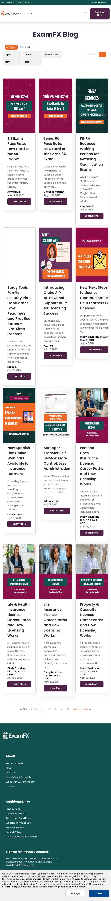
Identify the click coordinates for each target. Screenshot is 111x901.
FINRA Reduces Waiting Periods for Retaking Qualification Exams (91, 154)
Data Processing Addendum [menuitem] (21, 836)
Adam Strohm (52, 501)
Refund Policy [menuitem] (13, 832)
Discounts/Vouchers (100, 2)
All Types (11, 47)
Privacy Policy (9, 886)
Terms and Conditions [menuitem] (18, 818)
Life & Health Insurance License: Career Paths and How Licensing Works (19, 620)
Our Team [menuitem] (11, 772)
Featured (24, 47)
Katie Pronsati (15, 514)
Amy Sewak (14, 192)
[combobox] (92, 54)
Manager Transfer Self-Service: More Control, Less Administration (57, 458)
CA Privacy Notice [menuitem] (16, 813)
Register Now (100, 13)
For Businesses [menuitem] (23, 2)
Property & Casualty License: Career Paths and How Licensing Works (91, 620)
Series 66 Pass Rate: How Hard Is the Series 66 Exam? (55, 149)
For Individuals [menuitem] (7, 2)
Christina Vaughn (54, 192)
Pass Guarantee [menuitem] (15, 827)
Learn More (19, 201)
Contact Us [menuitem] (12, 786)
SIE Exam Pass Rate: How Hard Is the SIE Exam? (18, 149)
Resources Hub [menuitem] (14, 763)
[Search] (102, 54)
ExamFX (12, 366)
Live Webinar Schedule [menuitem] (18, 777)
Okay (99, 893)
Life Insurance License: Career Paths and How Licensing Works (55, 620)
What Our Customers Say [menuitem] (20, 782)
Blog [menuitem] (8, 768)
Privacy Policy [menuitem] (13, 809)
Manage (75, 893)
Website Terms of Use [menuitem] (18, 822)
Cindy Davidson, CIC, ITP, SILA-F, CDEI (89, 520)
